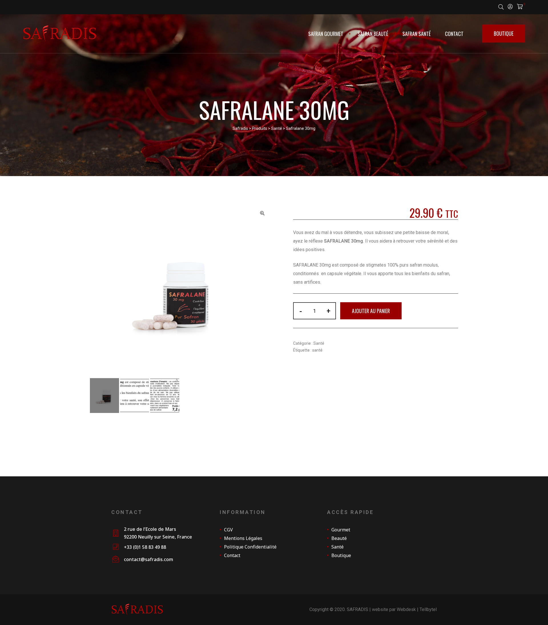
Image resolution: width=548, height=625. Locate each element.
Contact (454, 33)
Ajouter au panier (371, 310)
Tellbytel (428, 609)
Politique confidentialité (250, 547)
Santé (318, 343)
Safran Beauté (373, 33)
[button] (503, 34)
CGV (228, 530)
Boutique (341, 555)
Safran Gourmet (325, 33)
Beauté (339, 538)
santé (317, 350)
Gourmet (340, 530)
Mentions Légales (243, 538)
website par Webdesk (394, 609)
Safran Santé (416, 33)
